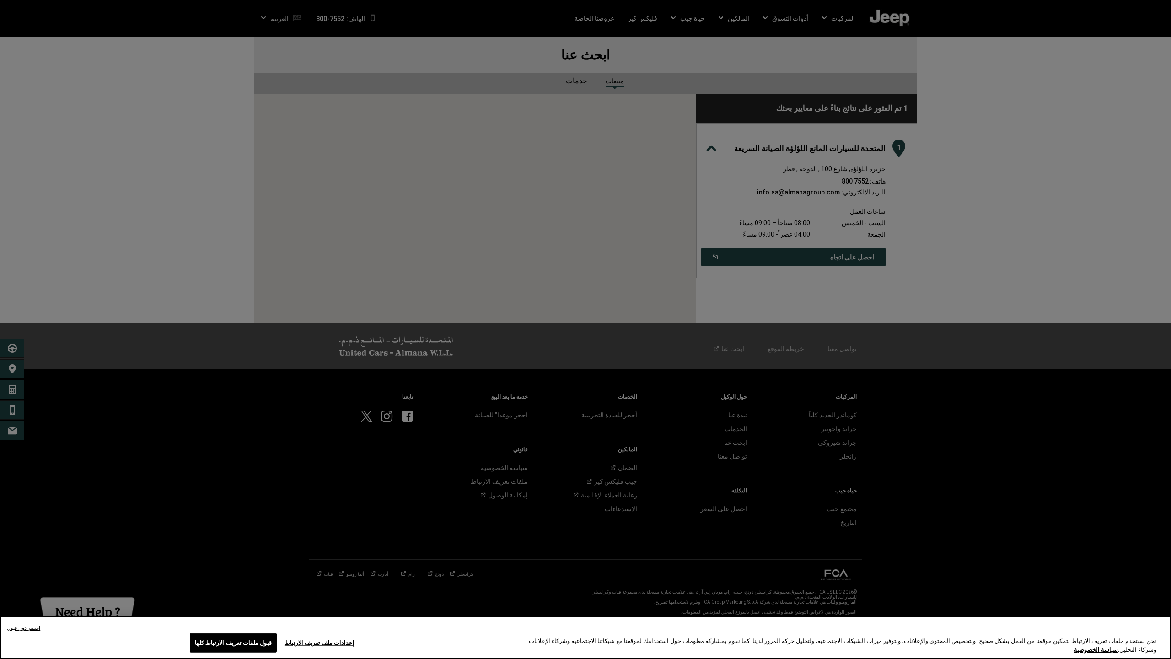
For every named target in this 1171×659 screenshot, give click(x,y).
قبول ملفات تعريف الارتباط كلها (233, 642)
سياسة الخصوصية (1096, 649)
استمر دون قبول (23, 628)
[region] (585, 637)
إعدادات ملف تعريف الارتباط (320, 642)
